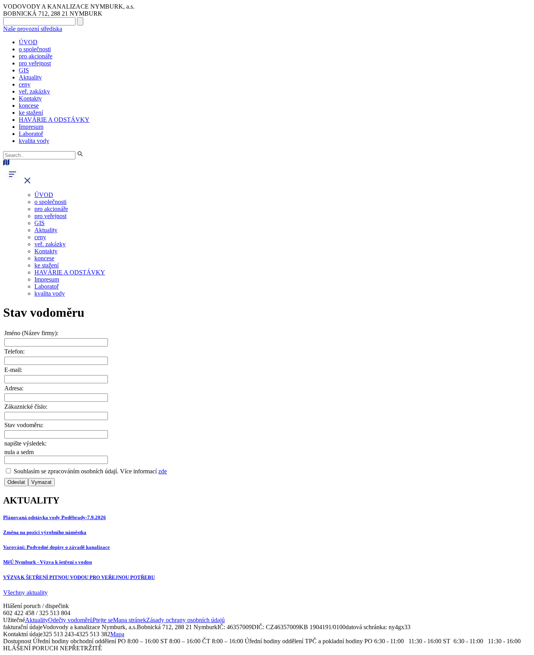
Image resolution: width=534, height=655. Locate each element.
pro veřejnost (35, 63)
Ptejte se (103, 620)
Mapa (117, 634)
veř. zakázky (34, 91)
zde (162, 471)
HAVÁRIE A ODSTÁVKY (54, 119)
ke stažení (31, 112)
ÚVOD (28, 42)
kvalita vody (34, 140)
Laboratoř (31, 133)
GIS (24, 70)
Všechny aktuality (25, 592)
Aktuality (30, 77)
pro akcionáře (35, 56)
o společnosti (35, 49)
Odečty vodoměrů (70, 620)
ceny (24, 84)
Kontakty (30, 98)
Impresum (31, 126)
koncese (29, 105)
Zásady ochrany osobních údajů (185, 620)
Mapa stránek (129, 620)
